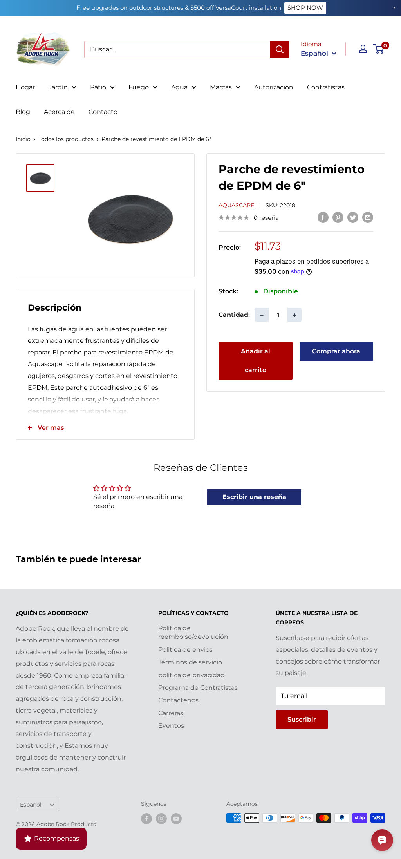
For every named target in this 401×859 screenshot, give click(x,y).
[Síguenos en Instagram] (161, 818)
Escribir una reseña (254, 497)
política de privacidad (191, 675)
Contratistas (326, 87)
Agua (179, 87)
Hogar (25, 87)
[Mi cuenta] (363, 49)
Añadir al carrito (255, 360)
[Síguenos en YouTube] (176, 818)
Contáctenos (178, 700)
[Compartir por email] (367, 217)
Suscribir (301, 719)
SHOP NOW (305, 7)
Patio (98, 87)
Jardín (58, 87)
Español (31, 804)
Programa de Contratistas (198, 687)
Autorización (273, 87)
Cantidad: (234, 314)
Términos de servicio (190, 662)
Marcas (221, 87)
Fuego (138, 87)
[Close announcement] (394, 8)
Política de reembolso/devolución (193, 632)
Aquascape (236, 205)
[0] (379, 49)
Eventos (171, 725)
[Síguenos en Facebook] (146, 818)
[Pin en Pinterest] (337, 217)
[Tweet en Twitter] (352, 217)
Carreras (170, 713)
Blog (23, 112)
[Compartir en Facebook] (323, 217)
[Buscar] (279, 49)
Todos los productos (66, 139)
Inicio (23, 139)
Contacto (103, 112)
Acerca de (59, 112)
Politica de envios (185, 649)
